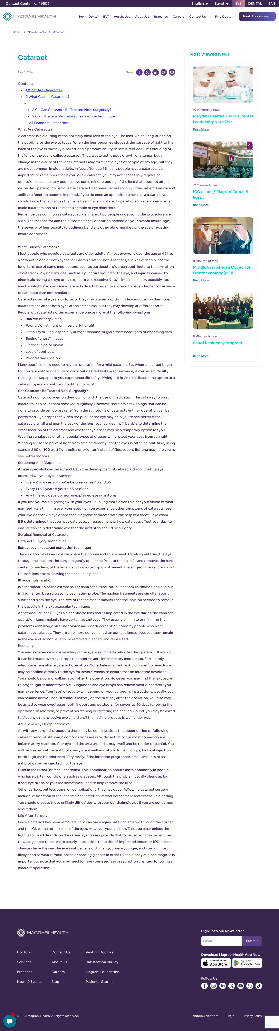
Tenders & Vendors (204, 1016)
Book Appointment (257, 16)
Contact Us (197, 16)
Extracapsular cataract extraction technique (73, 116)
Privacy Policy (252, 1016)
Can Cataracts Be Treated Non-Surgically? (72, 110)
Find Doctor (224, 16)
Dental (93, 16)
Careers (178, 16)
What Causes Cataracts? (47, 97)
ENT (106, 16)
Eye (81, 16)
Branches (161, 16)
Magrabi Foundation (98, 972)
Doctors (24, 952)
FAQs (230, 1016)
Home (16, 31)
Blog (55, 982)
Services (24, 962)
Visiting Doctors (98, 952)
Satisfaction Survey (98, 962)
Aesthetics (122, 16)
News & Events (37, 31)
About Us (142, 16)
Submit (252, 941)
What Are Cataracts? (44, 90)
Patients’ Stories (98, 982)
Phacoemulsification (48, 123)
